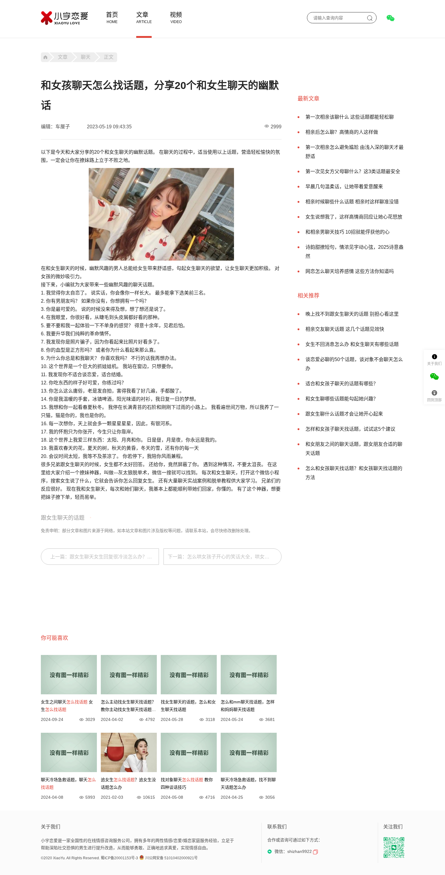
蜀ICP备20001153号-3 (119, 858)
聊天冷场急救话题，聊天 (68, 783)
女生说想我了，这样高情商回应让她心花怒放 (353, 216)
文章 (142, 15)
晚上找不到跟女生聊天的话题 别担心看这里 (352, 314)
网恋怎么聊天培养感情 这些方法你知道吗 (349, 271)
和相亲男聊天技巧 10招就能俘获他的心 (347, 232)
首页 (112, 15)
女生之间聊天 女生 (67, 705)
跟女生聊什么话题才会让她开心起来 (344, 413)
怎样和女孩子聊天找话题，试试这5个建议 (350, 429)
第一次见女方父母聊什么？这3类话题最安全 (352, 171)
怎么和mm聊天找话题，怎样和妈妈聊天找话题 (248, 705)
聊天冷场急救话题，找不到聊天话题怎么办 (248, 783)
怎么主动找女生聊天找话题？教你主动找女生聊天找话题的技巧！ (128, 706)
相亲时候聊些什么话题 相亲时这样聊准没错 (352, 201)
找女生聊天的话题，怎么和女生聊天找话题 (188, 705)
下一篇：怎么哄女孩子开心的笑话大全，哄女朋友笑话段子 (225, 556)
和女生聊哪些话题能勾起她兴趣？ (341, 398)
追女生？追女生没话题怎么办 (128, 783)
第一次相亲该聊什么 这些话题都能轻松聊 (349, 117)
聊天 (86, 57)
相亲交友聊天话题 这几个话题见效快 (344, 329)
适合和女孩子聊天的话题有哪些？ (341, 383)
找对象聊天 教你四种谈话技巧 (187, 783)
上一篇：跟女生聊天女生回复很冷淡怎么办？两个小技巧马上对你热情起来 (104, 556)
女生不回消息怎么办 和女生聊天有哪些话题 (352, 344)
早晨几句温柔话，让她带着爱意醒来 (344, 186)
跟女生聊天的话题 (62, 518)
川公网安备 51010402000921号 (171, 858)
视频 (176, 15)
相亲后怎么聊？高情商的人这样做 (341, 132)
